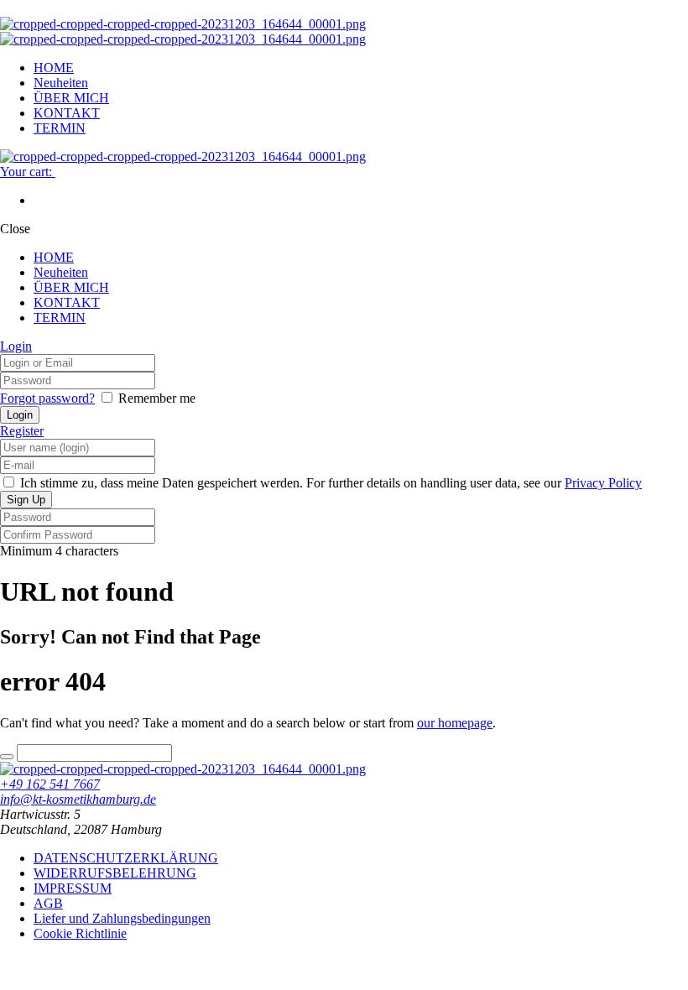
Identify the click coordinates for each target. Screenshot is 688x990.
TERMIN (60, 128)
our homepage (455, 723)
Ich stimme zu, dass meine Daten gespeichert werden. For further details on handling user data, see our (329, 483)
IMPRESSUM (73, 888)
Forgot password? (47, 398)
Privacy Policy (603, 483)
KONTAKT (67, 113)
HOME (54, 67)
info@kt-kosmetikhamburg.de (78, 799)
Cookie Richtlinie (80, 933)
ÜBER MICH (71, 98)
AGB (48, 903)
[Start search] (6, 756)
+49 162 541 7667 (50, 784)
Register (22, 431)
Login (16, 346)
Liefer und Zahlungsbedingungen (122, 918)
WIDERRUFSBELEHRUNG (115, 873)
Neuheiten (61, 83)
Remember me (156, 398)
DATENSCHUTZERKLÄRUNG (126, 858)
